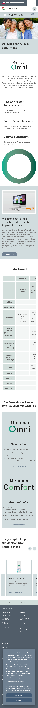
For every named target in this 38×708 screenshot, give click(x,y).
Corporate (31, 3)
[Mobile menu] (34, 9)
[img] (19, 28)
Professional (6, 603)
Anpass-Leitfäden (25, 632)
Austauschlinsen (6, 615)
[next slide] (34, 548)
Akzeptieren (19, 695)
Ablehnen (19, 700)
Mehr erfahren (9, 254)
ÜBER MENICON (6, 636)
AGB (3, 688)
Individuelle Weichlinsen (5, 619)
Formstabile (15, 603)
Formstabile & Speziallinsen (5, 623)
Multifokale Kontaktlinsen (24, 623)
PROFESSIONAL (6, 608)
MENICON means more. (25, 619)
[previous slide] (30, 548)
